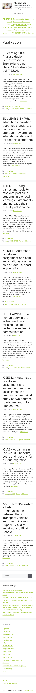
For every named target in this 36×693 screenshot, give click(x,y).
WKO (27, 33)
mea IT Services (13, 27)
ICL (10, 494)
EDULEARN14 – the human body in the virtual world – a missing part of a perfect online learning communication (18, 323)
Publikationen (24, 27)
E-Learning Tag (14, 109)
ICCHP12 (12, 566)
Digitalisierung (16, 22)
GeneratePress (28, 690)
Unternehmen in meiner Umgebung (14, 666)
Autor (6, 109)
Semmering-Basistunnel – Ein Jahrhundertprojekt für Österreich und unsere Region (18, 593)
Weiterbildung (18, 32)
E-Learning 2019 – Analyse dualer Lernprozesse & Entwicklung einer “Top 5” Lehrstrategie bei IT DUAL (17, 61)
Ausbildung (16, 19)
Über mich (31, 33)
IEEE (15, 440)
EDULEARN (13, 173)
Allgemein (8, 18)
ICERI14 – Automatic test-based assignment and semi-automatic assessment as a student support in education (18, 259)
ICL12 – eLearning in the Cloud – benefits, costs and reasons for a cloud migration (17, 455)
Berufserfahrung (25, 19)
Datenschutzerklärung (10, 683)
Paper (22, 109)
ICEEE (11, 440)
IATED (20, 173)
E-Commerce (25, 22)
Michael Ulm (20, 3)
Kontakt (5, 680)
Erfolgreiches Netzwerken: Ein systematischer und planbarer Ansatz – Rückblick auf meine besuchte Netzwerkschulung (18, 608)
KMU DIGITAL (7, 651)
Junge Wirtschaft (19, 24)
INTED (16, 241)
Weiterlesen (23, 101)
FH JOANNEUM (8, 646)
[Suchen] (30, 576)
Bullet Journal (7, 637)
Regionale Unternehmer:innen (13, 660)
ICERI (11, 304)
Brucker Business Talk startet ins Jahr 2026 (17, 598)
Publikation (28, 109)
